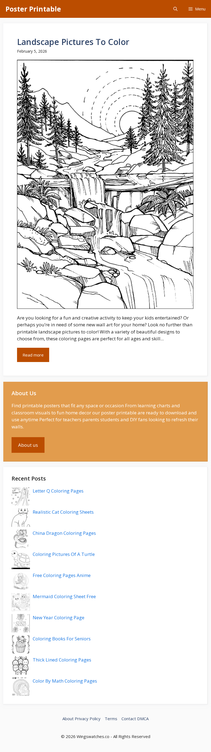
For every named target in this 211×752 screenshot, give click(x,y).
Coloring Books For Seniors (62, 638)
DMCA (143, 718)
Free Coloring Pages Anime (62, 575)
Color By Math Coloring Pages (65, 681)
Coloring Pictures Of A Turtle (64, 554)
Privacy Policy (88, 718)
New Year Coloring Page (58, 617)
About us (28, 445)
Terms (111, 718)
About (68, 718)
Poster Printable (33, 8)
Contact (128, 718)
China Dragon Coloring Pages (64, 533)
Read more (33, 355)
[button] (175, 9)
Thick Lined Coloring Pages (62, 660)
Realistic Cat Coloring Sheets (63, 512)
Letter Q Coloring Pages (58, 491)
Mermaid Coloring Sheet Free (64, 596)
